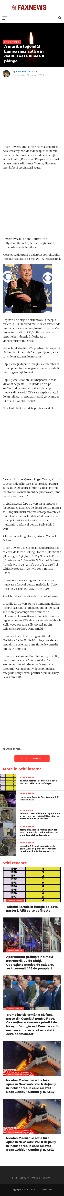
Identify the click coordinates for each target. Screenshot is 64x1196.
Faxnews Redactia (26, 71)
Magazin (36, 1178)
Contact (47, 1178)
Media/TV (24, 1178)
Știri (14, 1178)
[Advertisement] (32, 113)
